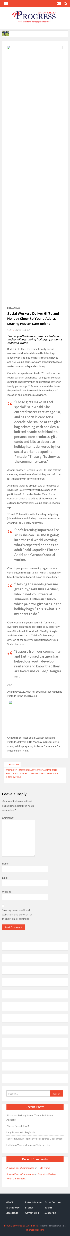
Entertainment (34, 1202)
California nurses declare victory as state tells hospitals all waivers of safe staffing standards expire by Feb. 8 (32, 773)
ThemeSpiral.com (34, 1229)
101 (9, 330)
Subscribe (50, 1212)
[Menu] (5, 3)
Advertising (32, 1212)
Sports (48, 1207)
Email (6, 877)
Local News (13, 308)
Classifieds (11, 1212)
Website (7, 891)
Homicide (14, 764)
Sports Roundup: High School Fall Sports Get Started (34, 1138)
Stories (29, 1207)
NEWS (9, 1202)
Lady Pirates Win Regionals (20, 1132)
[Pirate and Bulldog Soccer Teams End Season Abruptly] (6, 33)
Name (6, 863)
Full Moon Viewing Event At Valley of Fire (28, 1144)
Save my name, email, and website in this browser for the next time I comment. (17, 914)
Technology (12, 1207)
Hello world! (44, 1167)
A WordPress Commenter (20, 1167)
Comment (8, 817)
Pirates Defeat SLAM (17, 1126)
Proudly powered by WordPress (21, 1225)
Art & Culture (53, 1202)
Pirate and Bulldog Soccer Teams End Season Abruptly (30, 1117)
